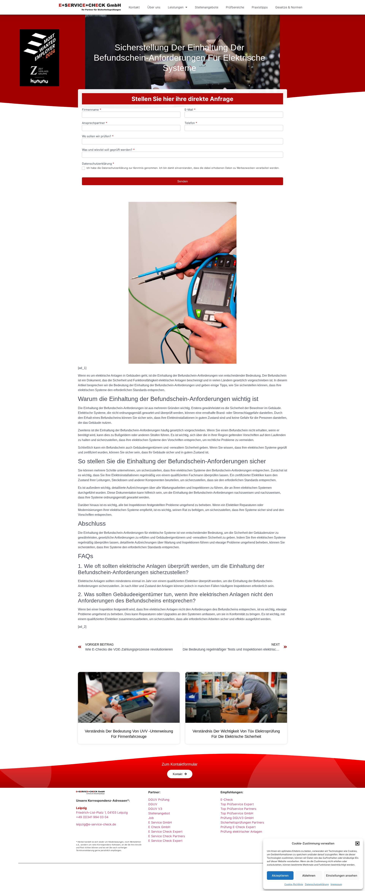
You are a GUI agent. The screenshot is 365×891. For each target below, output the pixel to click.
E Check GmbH (159, 827)
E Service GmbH (160, 822)
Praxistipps (260, 7)
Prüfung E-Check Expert (238, 827)
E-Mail (190, 109)
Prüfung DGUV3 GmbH (237, 818)
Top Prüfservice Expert (237, 804)
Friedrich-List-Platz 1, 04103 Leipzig (102, 812)
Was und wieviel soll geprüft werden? (108, 150)
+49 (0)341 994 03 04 (92, 817)
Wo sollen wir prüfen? (97, 136)
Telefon (191, 123)
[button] (357, 843)
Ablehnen (308, 875)
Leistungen (175, 7)
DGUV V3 (155, 809)
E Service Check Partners (166, 836)
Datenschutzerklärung (317, 884)
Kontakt (134, 7)
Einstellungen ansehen (341, 875)
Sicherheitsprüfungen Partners (242, 822)
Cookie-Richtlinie (293, 884)
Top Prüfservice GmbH (237, 813)
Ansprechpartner (94, 123)
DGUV (152, 804)
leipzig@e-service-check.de (96, 824)
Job (151, 818)
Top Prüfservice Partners (238, 809)
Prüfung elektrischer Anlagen (241, 831)
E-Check (227, 799)
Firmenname (91, 109)
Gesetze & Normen (288, 7)
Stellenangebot (159, 813)
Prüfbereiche (235, 7)
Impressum (336, 884)
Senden (182, 181)
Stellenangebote (206, 7)
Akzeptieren (280, 875)
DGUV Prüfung (158, 799)
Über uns (153, 7)
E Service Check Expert (166, 831)
